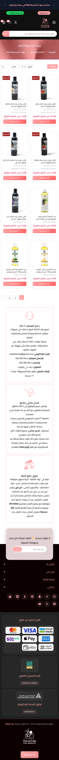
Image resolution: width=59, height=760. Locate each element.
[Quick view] (4, 88)
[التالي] (5, 5)
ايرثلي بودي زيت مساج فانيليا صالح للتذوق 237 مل (15, 105)
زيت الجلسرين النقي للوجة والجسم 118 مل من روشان (46, 270)
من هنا (28, 443)
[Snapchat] (40, 597)
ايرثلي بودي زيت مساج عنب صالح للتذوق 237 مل (16, 217)
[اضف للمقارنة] (4, 83)
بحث (5, 34)
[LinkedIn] (17, 597)
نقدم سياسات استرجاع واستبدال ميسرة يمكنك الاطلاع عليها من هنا (29, 424)
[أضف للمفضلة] (4, 190)
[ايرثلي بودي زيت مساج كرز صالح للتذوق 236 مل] (15, 144)
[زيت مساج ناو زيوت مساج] (44, 201)
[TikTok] (47, 597)
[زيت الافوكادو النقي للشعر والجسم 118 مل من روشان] (15, 253)
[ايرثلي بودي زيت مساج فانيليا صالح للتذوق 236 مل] (15, 88)
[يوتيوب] (40, 604)
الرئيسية (52, 52)
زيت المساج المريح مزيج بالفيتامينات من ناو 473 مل (46, 217)
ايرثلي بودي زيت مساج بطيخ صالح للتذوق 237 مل (45, 105)
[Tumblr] (25, 597)
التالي (3, 297)
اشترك (17, 549)
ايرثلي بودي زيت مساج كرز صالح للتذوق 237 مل (14, 161)
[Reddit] (10, 597)
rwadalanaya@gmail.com (21, 354)
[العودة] (53, 5)
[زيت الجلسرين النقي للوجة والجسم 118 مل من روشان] (44, 253)
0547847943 (22, 358)
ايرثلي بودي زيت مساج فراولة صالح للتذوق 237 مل (45, 161)
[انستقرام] (54, 597)
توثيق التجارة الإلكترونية (29, 704)
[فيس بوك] (54, 604)
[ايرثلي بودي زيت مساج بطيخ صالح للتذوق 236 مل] (44, 88)
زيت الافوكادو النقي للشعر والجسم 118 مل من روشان (16, 270)
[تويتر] (47, 604)
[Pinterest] (32, 597)
